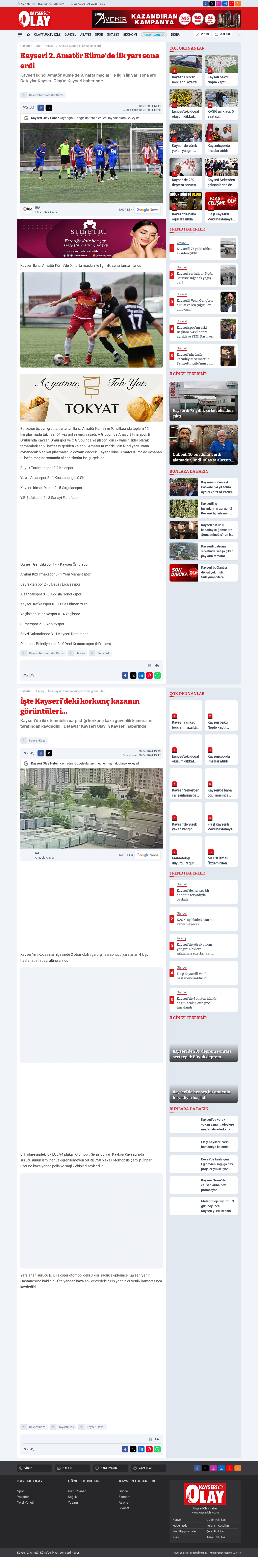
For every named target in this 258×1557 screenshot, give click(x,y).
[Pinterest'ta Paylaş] (149, 675)
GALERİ (225, 34)
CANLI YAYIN (109, 1468)
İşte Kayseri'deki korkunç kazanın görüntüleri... (78, 691)
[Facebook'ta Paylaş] (40, 108)
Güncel (70, 34)
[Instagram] (219, 3)
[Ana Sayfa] (28, 35)
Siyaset (113, 34)
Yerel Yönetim (26, 1502)
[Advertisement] (91, 532)
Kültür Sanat (77, 1491)
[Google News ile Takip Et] (147, 210)
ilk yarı (80, 653)
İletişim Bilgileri (215, 1537)
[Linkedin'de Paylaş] (141, 675)
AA (44, 855)
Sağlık (72, 1497)
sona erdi (103, 653)
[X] (212, 3)
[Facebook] (206, 3)
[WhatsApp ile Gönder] (157, 675)
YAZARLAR (146, 1468)
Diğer (175, 34)
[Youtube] (231, 3)
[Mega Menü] (20, 34)
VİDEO (205, 34)
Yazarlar (23, 1497)
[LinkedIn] (225, 3)
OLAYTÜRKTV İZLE (47, 34)
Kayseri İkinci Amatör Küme (46, 95)
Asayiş (85, 34)
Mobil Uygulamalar (184, 1531)
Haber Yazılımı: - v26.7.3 (207, 1552)
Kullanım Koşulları (217, 1525)
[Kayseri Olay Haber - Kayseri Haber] (205, 1494)
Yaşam (73, 1502)
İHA (46, 210)
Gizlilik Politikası (216, 1519)
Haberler (26, 45)
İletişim (58, 3)
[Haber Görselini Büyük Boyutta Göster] (91, 163)
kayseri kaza (37, 740)
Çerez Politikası (215, 1531)
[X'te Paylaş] (49, 108)
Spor (99, 34)
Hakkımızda (180, 1525)
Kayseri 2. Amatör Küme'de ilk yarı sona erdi (74, 45)
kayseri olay (66, 1427)
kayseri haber (95, 1427)
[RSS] (238, 3)
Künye (25, 3)
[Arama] (238, 34)
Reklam (41, 3)
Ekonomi (130, 34)
